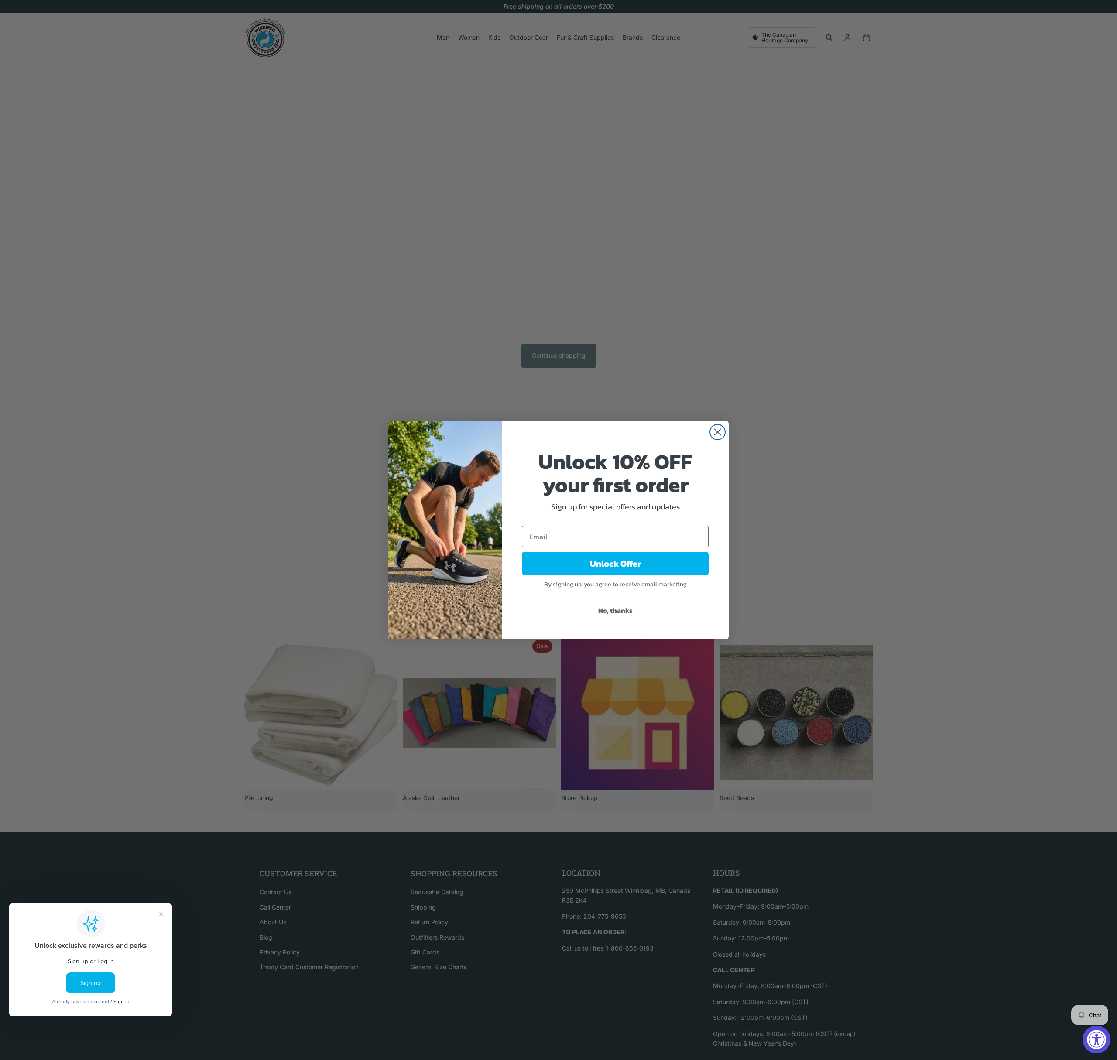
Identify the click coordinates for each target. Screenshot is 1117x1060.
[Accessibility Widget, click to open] (1096, 1039)
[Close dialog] (717, 432)
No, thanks (615, 610)
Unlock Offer (615, 563)
